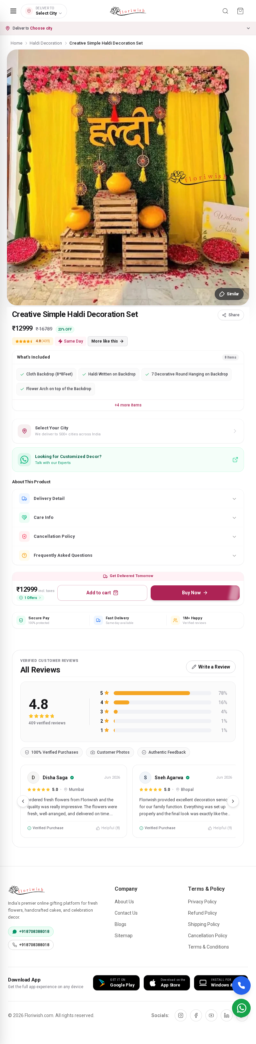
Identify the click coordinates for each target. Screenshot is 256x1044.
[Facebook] (196, 1015)
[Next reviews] (233, 801)
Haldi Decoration (46, 43)
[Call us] (241, 985)
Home (16, 43)
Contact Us (126, 913)
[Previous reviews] (23, 801)
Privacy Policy (202, 901)
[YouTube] (211, 1015)
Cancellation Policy (207, 935)
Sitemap (124, 935)
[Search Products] (225, 11)
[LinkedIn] (227, 1015)
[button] (128, 28)
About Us (124, 901)
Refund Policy (202, 913)
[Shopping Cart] (240, 11)
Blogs (120, 924)
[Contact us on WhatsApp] (241, 1008)
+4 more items (128, 405)
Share (234, 315)
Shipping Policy (204, 924)
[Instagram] (181, 1015)
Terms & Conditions (208, 947)
